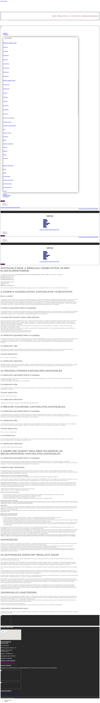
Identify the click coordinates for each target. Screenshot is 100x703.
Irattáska (5, 59)
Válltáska (5, 113)
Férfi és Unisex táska (10, 43)
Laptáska (5, 101)
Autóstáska (6, 55)
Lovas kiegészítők (7, 187)
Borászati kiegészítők (8, 165)
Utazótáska (6, 76)
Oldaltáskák (6, 68)
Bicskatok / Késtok (7, 183)
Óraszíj (5, 154)
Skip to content (4, 1)
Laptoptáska (6, 63)
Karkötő (5, 147)
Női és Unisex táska (9, 80)
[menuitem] (5, 203)
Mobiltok (5, 151)
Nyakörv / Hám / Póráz (8, 180)
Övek (4, 129)
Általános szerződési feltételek (8, 660)
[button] (51, 34)
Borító (4, 172)
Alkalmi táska (6, 84)
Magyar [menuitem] (6, 701)
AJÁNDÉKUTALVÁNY (7, 122)
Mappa (4, 169)
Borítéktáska (6, 88)
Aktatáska (5, 51)
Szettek (5, 191)
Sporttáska (6, 72)
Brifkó (4, 140)
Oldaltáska (6, 105)
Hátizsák (5, 93)
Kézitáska (5, 47)
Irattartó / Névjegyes (8, 143)
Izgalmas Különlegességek (9, 125)
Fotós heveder (6, 176)
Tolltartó (5, 158)
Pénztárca (5, 136)
